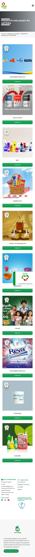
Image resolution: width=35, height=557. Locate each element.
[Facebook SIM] (2, 500)
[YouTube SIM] (9, 500)
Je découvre (17, 81)
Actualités (20, 487)
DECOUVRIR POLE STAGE (11, 551)
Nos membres (21, 482)
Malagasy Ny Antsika (23, 484)
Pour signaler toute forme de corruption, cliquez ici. (25, 499)
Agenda (20, 489)
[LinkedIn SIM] (5, 500)
